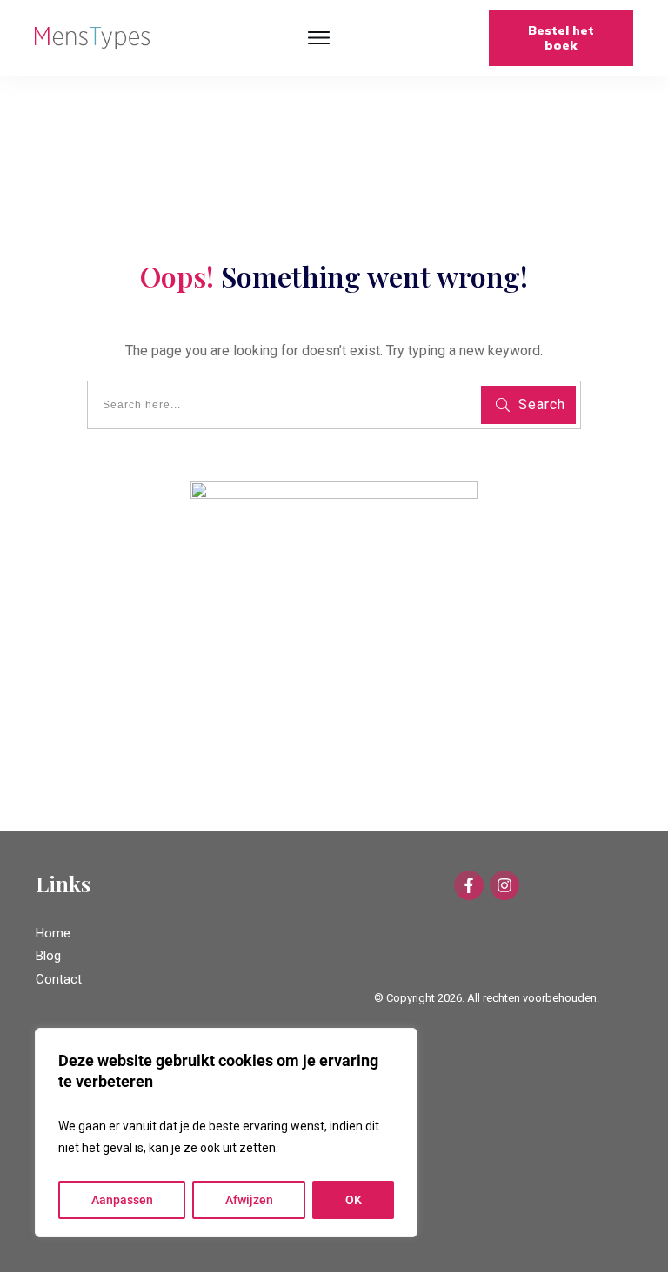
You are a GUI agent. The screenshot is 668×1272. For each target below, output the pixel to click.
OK (353, 1200)
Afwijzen (249, 1200)
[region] (226, 1132)
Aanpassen (122, 1200)
